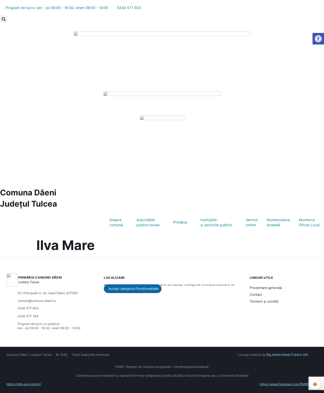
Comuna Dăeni (28, 192)
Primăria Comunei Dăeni (40, 277)
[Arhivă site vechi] (3, 24)
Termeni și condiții (264, 301)
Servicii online (252, 222)
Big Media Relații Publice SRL (288, 354)
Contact (256, 294)
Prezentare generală (266, 288)
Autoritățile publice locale (148, 222)
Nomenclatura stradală (278, 222)
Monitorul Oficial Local (309, 222)
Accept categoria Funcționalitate (133, 288)
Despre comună (116, 222)
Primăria (180, 222)
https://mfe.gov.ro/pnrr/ (24, 384)
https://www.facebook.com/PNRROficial (288, 384)
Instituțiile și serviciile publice (216, 222)
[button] (3, 19)
